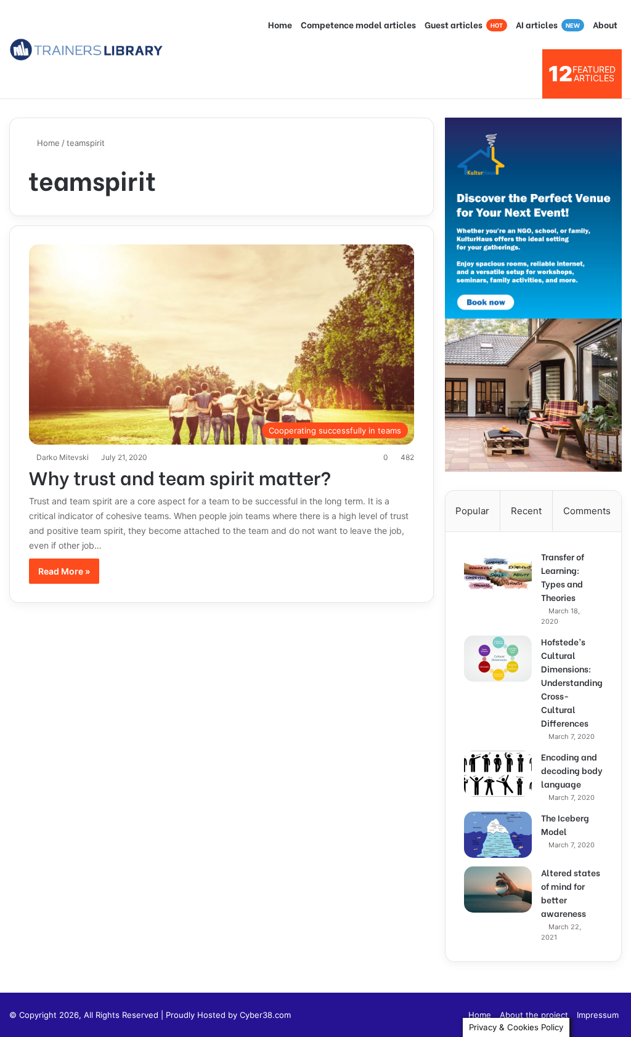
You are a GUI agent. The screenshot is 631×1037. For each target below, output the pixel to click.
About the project (534, 1015)
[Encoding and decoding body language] (498, 774)
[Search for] (527, 74)
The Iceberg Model (565, 824)
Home (280, 24)
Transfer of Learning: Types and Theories (562, 576)
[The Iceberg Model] (498, 835)
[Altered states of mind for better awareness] (498, 889)
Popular (472, 511)
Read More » (64, 571)
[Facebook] (451, 1014)
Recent (526, 511)
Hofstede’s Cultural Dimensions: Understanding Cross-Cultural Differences (572, 682)
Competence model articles (358, 24)
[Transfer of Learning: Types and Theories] (498, 574)
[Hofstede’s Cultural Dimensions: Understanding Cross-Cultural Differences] (498, 659)
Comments (587, 511)
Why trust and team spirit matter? (180, 476)
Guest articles (464, 24)
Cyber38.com (265, 1015)
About (605, 24)
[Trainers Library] (86, 49)
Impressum (598, 1015)
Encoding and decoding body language (572, 770)
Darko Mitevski (62, 457)
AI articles (548, 24)
